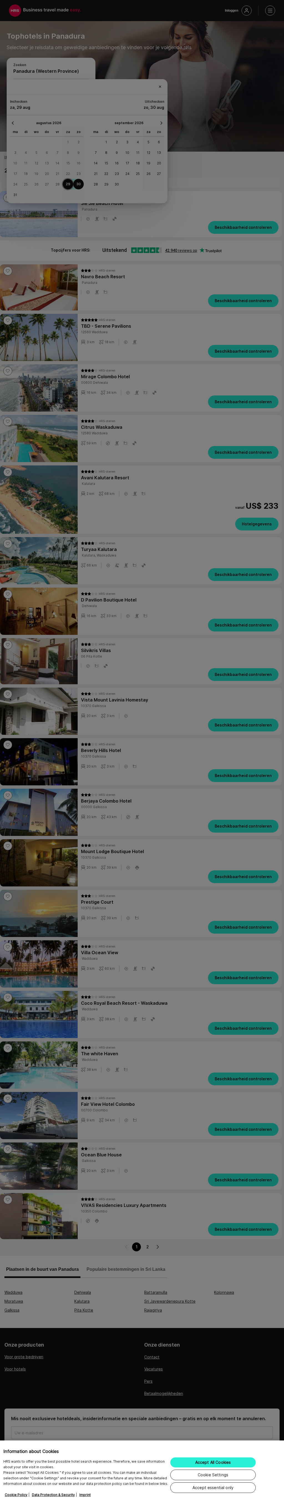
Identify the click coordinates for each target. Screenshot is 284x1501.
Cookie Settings (213, 1474)
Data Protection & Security (53, 1495)
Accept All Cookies (213, 1462)
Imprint (85, 1495)
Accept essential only (213, 1487)
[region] (142, 1470)
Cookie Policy (16, 1495)
